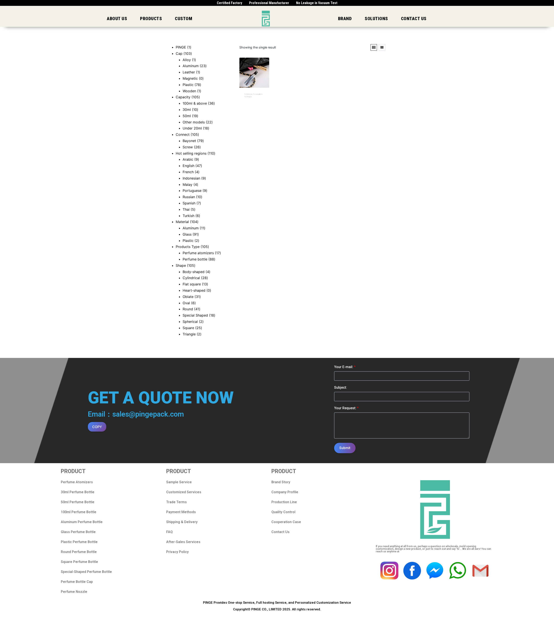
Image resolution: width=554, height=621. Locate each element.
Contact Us (280, 532)
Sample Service (179, 482)
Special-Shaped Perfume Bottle (86, 572)
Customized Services (183, 492)
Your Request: (346, 408)
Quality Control (283, 512)
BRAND (345, 18)
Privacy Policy (177, 552)
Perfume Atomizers (77, 482)
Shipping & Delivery (182, 522)
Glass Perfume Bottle (78, 532)
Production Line (284, 502)
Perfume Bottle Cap (77, 582)
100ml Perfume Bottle (78, 512)
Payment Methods (181, 512)
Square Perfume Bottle (79, 562)
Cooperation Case (286, 522)
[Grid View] (373, 47)
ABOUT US (117, 18)
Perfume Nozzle (74, 592)
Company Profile (284, 492)
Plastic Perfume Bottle (79, 542)
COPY (97, 427)
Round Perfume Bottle (79, 552)
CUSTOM (183, 18)
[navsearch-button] (495, 18)
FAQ (169, 532)
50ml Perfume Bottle (77, 502)
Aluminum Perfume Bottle (82, 522)
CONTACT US (414, 18)
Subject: (340, 387)
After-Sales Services (183, 542)
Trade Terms (176, 502)
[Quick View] (252, 103)
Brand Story (280, 482)
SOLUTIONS (376, 18)
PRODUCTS (151, 18)
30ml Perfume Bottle (77, 492)
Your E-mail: (345, 367)
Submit (344, 448)
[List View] (382, 47)
